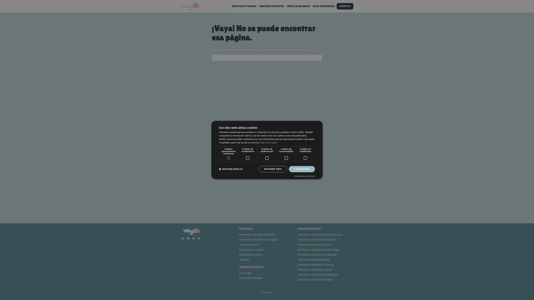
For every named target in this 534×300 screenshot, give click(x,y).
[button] (231, 169)
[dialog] (267, 150)
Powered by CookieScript (304, 176)
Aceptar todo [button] (302, 169)
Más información (269, 142)
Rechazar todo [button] (272, 169)
